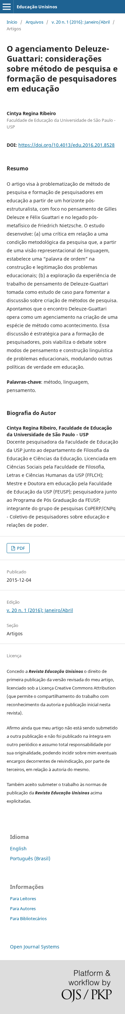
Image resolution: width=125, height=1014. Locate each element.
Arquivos (34, 22)
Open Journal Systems (34, 946)
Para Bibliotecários (28, 918)
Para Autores (23, 909)
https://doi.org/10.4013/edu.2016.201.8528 (66, 145)
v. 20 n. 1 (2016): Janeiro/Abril (81, 22)
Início (12, 22)
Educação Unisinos (37, 7)
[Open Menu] (6, 6)
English (18, 848)
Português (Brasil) (30, 858)
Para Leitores (23, 899)
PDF (20, 548)
